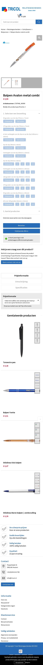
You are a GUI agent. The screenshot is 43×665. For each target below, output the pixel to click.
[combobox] (18, 22)
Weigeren (27, 662)
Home (3, 29)
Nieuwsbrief (5, 603)
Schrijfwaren (26, 29)
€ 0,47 (5, 466)
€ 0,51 (5, 416)
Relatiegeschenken (13, 29)
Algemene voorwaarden (9, 635)
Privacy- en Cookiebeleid (9, 638)
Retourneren (5, 625)
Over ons (4, 600)
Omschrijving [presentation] (21, 281)
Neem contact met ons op (11, 262)
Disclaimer (4, 641)
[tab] (21, 275)
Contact (4, 619)
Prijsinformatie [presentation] (21, 275)
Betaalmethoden (7, 622)
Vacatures (4, 609)
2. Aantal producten (11, 211)
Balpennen (4, 32)
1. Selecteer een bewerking (14, 113)
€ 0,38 (5, 366)
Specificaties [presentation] (21, 287)
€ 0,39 (5, 516)
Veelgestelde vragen (8, 606)
